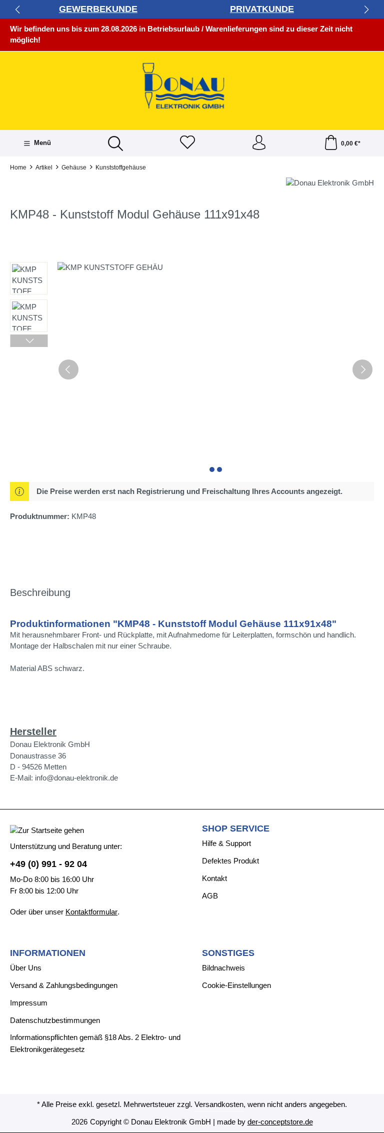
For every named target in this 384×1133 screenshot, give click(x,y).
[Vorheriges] (68, 370)
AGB (210, 896)
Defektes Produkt (230, 861)
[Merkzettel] (187, 143)
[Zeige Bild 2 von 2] (219, 469)
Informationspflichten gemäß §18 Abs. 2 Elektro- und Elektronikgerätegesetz (95, 1044)
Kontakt (214, 878)
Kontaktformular (92, 912)
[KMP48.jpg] (216, 369)
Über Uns (26, 968)
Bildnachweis (223, 968)
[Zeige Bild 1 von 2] (212, 469)
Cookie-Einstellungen (236, 986)
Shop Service (236, 829)
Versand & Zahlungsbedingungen (64, 986)
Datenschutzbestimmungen (55, 1020)
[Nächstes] (362, 370)
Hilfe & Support (226, 844)
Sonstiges (228, 953)
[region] (192, 369)
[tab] (40, 593)
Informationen (48, 953)
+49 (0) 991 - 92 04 (48, 864)
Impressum (29, 1003)
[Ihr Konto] (259, 143)
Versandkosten (219, 1104)
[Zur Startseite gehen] (192, 87)
